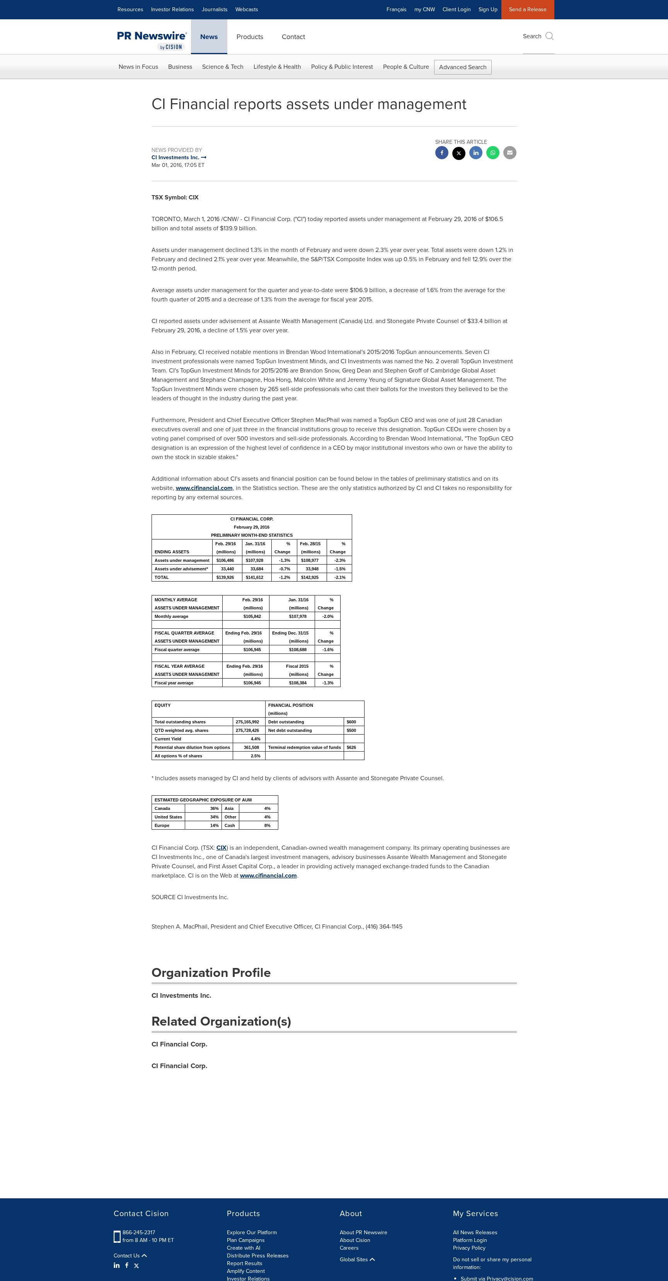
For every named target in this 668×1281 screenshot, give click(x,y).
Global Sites (355, 1260)
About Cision (355, 1240)
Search (532, 36)
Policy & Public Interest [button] (342, 66)
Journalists (215, 9)
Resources (130, 9)
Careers (349, 1248)
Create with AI (243, 1248)
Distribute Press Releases (258, 1256)
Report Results (244, 1263)
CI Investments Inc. (181, 995)
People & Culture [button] (406, 66)
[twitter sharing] (458, 154)
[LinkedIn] (118, 1265)
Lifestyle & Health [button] (277, 66)
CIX (221, 847)
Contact (293, 37)
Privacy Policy (469, 1248)
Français (397, 9)
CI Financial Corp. (180, 1044)
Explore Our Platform (252, 1232)
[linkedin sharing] (475, 153)
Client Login (457, 9)
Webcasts (246, 9)
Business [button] (180, 66)
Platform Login (470, 1240)
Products (250, 37)
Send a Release (528, 9)
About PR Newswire (363, 1232)
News (209, 37)
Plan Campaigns (246, 1240)
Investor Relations (172, 9)
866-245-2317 (139, 1232)
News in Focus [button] (138, 66)
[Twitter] (136, 1265)
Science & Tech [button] (223, 66)
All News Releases (475, 1232)
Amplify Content (246, 1271)
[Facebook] (126, 1265)
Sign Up (488, 9)
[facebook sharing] (441, 153)
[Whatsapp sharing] (492, 153)
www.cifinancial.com (204, 487)
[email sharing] (509, 153)
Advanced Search (463, 67)
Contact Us (127, 1256)
